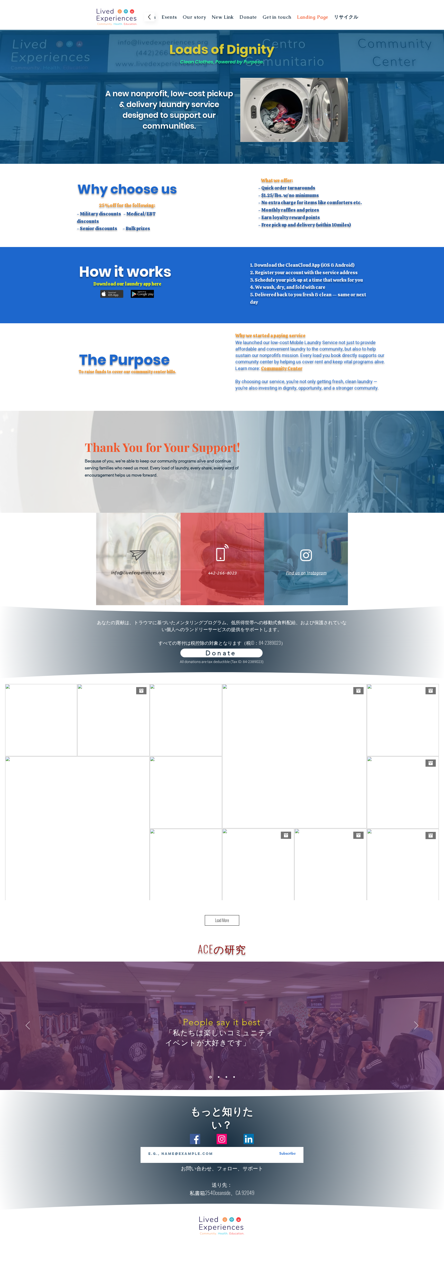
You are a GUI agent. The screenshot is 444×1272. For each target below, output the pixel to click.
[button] (169, 17)
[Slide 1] (210, 1077)
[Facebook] (195, 1139)
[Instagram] (222, 1139)
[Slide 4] (234, 1077)
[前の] (28, 1025)
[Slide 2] (218, 1077)
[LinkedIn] (249, 1139)
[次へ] (416, 1025)
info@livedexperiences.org (138, 573)
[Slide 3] (226, 1077)
